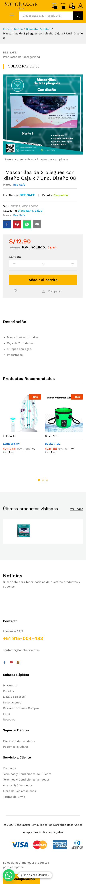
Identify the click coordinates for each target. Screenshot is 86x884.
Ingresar (80, 8)
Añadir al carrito (43, 280)
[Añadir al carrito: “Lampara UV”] (12, 429)
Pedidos (8, 691)
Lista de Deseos (14, 696)
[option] (22, 427)
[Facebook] (4, 662)
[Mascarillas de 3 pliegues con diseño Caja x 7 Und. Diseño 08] (7, 224)
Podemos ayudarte (16, 746)
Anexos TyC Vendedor (17, 785)
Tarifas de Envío (14, 796)
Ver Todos (76, 508)
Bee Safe (19, 184)
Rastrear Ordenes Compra (21, 708)
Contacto (9, 768)
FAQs (6, 713)
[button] (9, 875)
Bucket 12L (52, 443)
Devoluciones (12, 702)
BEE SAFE (27, 195)
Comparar (55, 291)
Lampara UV (11, 443)
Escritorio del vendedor (19, 741)
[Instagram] (18, 662)
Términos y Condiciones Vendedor (26, 779)
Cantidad (15, 256)
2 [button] (43, 480)
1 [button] (39, 480)
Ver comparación (21, 879)
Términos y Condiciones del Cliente (27, 774)
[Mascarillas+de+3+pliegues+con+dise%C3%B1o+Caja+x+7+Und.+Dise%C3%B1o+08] (17, 224)
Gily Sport (52, 436)
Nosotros (9, 719)
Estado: (47, 195)
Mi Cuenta (10, 685)
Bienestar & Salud (30, 210)
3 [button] (47, 480)
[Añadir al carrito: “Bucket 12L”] (54, 429)
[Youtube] (11, 662)
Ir (78, 15)
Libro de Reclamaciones (19, 791)
